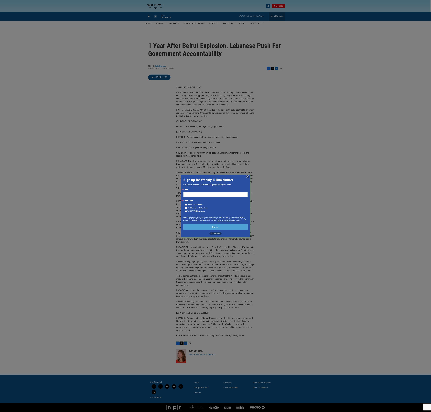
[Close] (248, 176)
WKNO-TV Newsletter (196, 211)
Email (185, 190)
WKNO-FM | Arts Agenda (197, 207)
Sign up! (215, 227)
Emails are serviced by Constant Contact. (229, 220)
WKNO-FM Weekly (195, 204)
